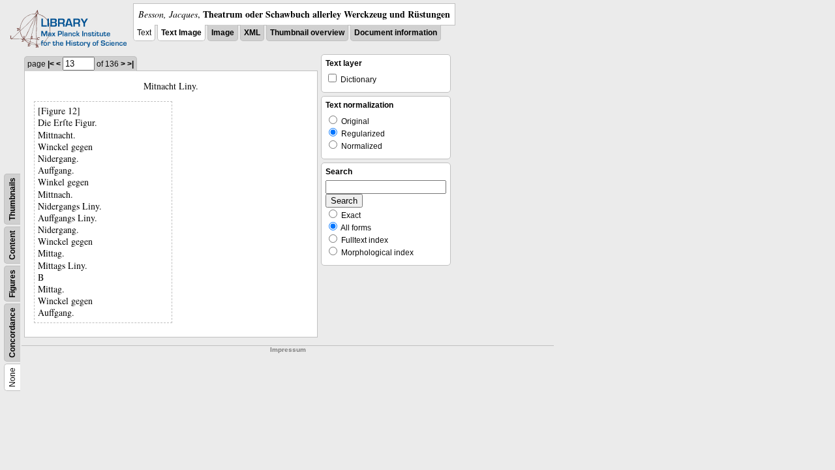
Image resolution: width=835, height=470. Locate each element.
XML (252, 32)
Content (12, 245)
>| (130, 64)
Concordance (12, 332)
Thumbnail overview (307, 32)
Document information (395, 32)
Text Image (181, 32)
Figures (12, 284)
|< (51, 64)
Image (222, 32)
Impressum (288, 349)
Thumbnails (12, 199)
